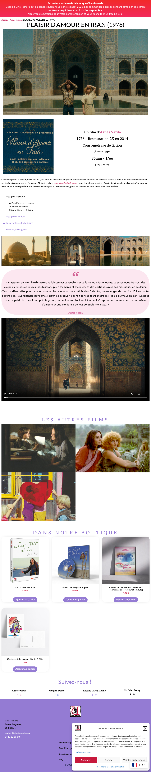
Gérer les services (83, 752)
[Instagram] (21, 695)
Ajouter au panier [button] (25, 599)
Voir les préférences (134, 760)
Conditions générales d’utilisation (110, 767)
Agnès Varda (16, 20)
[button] (145, 728)
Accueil (4, 20)
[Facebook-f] (17, 695)
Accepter (86, 760)
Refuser (109, 760)
